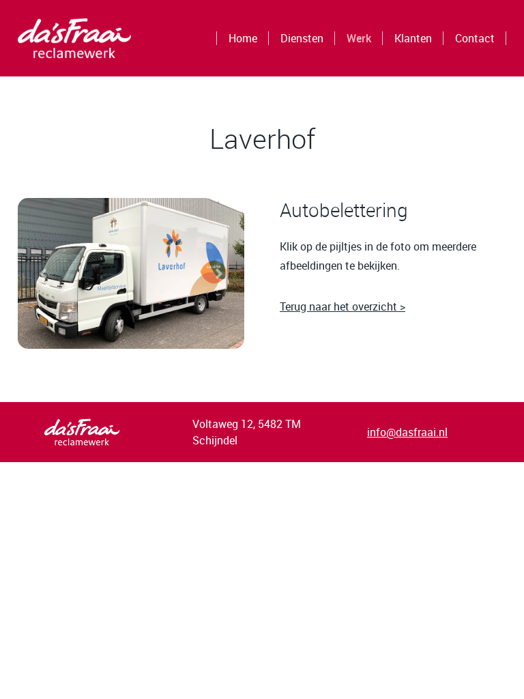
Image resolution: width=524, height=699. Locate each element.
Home (243, 38)
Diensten (301, 38)
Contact (475, 38)
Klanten (413, 38)
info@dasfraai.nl (407, 432)
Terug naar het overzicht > (342, 306)
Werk (359, 38)
